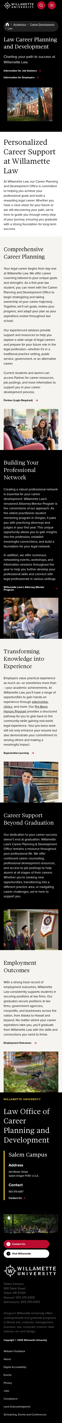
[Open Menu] (52, 5)
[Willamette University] (19, 5)
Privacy (8, 1383)
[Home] (7, 24)
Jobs (6, 1390)
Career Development (42, 24)
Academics (19, 24)
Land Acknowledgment (17, 1406)
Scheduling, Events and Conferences (25, 1414)
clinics (8, 706)
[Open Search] (41, 5)
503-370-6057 (16, 1191)
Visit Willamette (21, 1253)
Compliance (11, 1398)
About (7, 1359)
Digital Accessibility (15, 1367)
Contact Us (18, 1244)
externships (40, 701)
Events (7, 1375)
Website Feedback (14, 1351)
